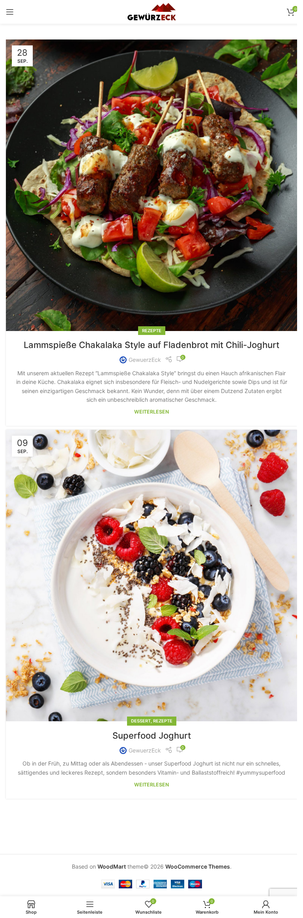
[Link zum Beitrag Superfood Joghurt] (151, 575)
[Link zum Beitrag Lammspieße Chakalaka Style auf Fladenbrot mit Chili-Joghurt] (151, 185)
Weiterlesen (151, 412)
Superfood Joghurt (151, 735)
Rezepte (151, 330)
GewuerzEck (145, 359)
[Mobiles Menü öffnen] (10, 12)
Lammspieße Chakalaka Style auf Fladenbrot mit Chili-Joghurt (151, 345)
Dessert (141, 721)
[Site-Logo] (151, 11)
